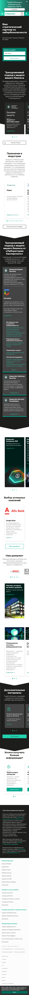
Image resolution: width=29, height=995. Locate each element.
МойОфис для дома (6, 872)
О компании (4, 959)
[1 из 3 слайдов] (13, 137)
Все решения (5, 885)
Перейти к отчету (12, 215)
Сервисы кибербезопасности (9, 926)
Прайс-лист (4, 980)
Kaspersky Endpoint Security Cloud (10, 915)
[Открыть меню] (2, 14)
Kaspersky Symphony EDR (14, 334)
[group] (14, 118)
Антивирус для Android (7, 892)
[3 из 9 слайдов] (11, 221)
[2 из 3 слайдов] (14, 137)
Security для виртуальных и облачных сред (12, 938)
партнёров (22, 849)
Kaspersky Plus (5, 866)
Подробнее (10, 131)
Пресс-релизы (4, 971)
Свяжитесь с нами (5, 956)
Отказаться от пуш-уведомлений (7, 983)
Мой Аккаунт (27, 14)
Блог (2, 965)
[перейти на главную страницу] (10, 14)
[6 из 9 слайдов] (16, 221)
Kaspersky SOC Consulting (14, 366)
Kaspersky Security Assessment (15, 364)
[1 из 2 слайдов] (14, 796)
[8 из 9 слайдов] (20, 221)
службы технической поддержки (12, 843)
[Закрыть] (26, 1)
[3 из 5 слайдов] (14, 577)
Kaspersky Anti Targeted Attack (15, 333)
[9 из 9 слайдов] (22, 221)
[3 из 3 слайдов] (16, 137)
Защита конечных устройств (8, 932)
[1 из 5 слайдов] (11, 577)
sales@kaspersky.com (13, 852)
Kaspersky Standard (6, 863)
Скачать (8, 537)
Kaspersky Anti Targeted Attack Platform (11, 929)
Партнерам (4, 962)
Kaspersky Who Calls (6, 878)
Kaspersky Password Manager (9, 882)
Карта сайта (4, 974)
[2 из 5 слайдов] (13, 577)
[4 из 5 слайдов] (16, 577)
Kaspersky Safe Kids (6, 875)
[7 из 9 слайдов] (18, 221)
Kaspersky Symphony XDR (14, 336)
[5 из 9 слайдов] (14, 221)
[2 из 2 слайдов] (15, 796)
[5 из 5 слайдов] (18, 577)
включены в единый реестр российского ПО (13, 818)
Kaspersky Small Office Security (9, 912)
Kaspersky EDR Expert (12, 331)
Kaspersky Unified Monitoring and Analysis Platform (14, 328)
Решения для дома (7, 860)
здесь (18, 990)
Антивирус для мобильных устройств (11, 898)
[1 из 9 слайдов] (7, 221)
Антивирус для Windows (7, 901)
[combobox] (14, 53)
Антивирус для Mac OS (7, 895)
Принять (14, 992)
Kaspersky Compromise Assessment (13, 361)
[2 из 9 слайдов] (9, 221)
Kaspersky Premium (6, 869)
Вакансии (3, 977)
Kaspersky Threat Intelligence (15, 343)
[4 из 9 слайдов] (13, 221)
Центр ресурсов (5, 968)
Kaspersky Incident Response (14, 359)
